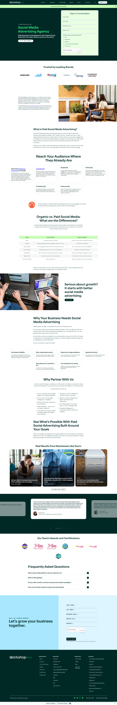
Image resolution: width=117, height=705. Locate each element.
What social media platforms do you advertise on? (45, 573)
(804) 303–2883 (90, 698)
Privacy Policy (43, 672)
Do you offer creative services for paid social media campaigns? (49, 582)
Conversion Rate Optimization (95, 667)
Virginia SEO (91, 680)
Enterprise (55, 680)
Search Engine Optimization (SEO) (96, 659)
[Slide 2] (59, 528)
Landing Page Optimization (95, 669)
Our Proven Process (44, 664)
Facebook (21, 169)
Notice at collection (50, 703)
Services (43, 2)
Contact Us (103, 2)
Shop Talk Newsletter (77, 667)
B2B (53, 173)
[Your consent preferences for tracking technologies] (115, 703)
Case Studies (62, 2)
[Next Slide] (66, 528)
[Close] (115, 6)
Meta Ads (91, 691)
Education (55, 675)
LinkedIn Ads (40, 169)
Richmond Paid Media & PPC (95, 688)
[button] (95, 2)
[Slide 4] (61, 528)
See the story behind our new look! (58, 6)
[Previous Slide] (50, 528)
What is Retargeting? (35, 578)
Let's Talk (69, 299)
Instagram (14, 171)
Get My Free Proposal (26, 40)
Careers (71, 2)
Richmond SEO (92, 685)
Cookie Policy (43, 675)
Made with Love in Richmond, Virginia (19, 698)
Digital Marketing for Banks (59, 672)
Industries (52, 2)
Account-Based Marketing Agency (97, 683)
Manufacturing (56, 661)
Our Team (42, 661)
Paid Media (91, 661)
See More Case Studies (58, 489)
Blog (76, 664)
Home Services (56, 685)
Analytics (91, 664)
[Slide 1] (56, 528)
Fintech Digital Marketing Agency (60, 669)
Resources (87, 2)
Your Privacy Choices (62, 703)
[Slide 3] (60, 528)
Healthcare (55, 664)
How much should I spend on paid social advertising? (46, 587)
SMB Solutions (92, 677)
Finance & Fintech (57, 667)
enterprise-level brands (34, 105)
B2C (54, 683)
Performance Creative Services (96, 672)
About (78, 2)
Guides (76, 661)
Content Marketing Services (95, 675)
